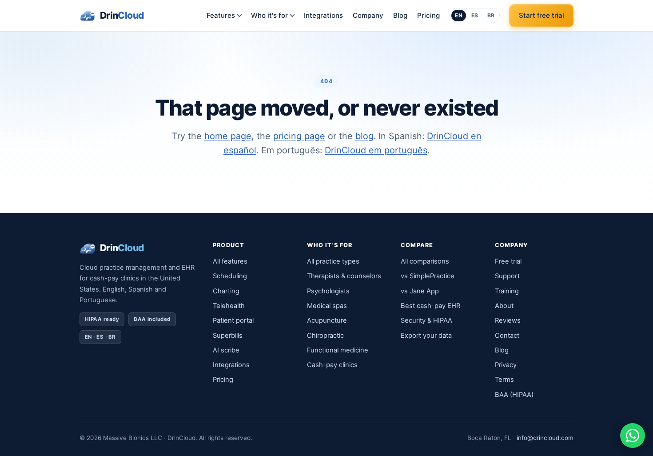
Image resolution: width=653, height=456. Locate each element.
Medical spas (327, 306)
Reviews (508, 320)
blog (364, 136)
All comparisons (425, 261)
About (504, 306)
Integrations (323, 15)
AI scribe (226, 350)
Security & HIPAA (426, 320)
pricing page (299, 136)
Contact (507, 336)
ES (474, 15)
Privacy (506, 365)
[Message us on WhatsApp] (632, 435)
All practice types (333, 261)
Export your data (426, 336)
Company (368, 15)
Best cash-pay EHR (430, 306)
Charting (226, 291)
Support (507, 276)
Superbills (228, 336)
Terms (504, 380)
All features (230, 261)
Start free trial (541, 15)
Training (507, 291)
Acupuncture (327, 320)
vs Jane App (420, 291)
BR (491, 15)
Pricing (428, 15)
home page (227, 136)
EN (458, 15)
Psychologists (328, 291)
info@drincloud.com (545, 437)
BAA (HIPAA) (514, 395)
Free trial (508, 261)
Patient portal (233, 320)
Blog (400, 15)
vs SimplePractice (427, 276)
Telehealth (229, 306)
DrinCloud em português (376, 150)
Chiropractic (325, 336)
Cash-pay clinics (332, 365)
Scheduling (230, 276)
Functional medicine (337, 350)
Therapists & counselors (344, 276)
